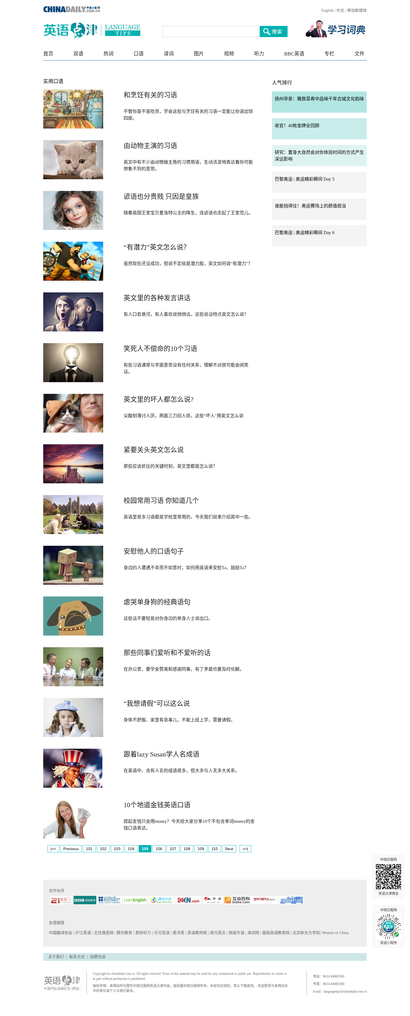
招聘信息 (98, 957)
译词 (169, 54)
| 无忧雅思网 (103, 933)
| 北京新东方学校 (305, 933)
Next (229, 849)
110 (214, 849)
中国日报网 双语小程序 (388, 926)
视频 (229, 54)
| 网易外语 (236, 933)
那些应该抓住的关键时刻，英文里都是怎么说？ (170, 466)
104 (131, 849)
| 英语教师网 (196, 933)
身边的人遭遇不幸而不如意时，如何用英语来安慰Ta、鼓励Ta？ (186, 567)
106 (159, 849)
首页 (48, 54)
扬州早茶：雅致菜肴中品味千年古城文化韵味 (319, 98)
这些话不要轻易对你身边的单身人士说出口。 (168, 618)
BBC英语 (294, 54)
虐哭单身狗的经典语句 (157, 602)
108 (187, 849)
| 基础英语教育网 (275, 933)
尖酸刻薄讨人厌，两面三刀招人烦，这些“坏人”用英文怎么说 (183, 415)
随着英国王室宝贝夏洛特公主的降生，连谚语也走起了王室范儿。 (188, 212)
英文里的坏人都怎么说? (159, 399)
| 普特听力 (142, 933)
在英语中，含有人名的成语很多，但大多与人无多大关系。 (182, 770)
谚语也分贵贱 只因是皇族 (161, 196)
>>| (245, 849)
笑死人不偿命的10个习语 (160, 348)
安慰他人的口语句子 (154, 551)
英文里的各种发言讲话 (157, 298)
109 (200, 849)
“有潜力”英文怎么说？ (157, 247)
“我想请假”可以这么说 (157, 703)
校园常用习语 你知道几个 (161, 500)
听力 (259, 54)
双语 (78, 54)
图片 (199, 54)
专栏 (329, 54)
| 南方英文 (217, 933)
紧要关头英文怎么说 (154, 450)
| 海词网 (252, 933)
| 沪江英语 (82, 933)
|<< (53, 849)
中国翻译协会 (61, 933)
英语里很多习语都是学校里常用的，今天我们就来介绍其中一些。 (188, 517)
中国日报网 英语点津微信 (388, 877)
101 (89, 849)
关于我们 (56, 957)
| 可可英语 (161, 933)
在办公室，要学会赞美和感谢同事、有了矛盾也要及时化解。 (184, 669)
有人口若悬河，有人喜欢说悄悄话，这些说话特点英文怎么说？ (186, 314)
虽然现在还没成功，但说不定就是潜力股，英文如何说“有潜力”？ (188, 263)
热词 (108, 54)
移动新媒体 (357, 10)
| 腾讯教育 (124, 933)
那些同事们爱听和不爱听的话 (167, 652)
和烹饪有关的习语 (150, 95)
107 (173, 849)
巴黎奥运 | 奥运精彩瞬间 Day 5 (304, 179)
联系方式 (77, 957)
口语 (139, 54)
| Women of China (334, 933)
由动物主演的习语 (150, 145)
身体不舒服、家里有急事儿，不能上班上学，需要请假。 (179, 719)
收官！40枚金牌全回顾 (297, 125)
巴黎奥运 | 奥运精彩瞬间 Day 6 (304, 232)
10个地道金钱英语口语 (157, 805)
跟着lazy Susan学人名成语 (161, 754)
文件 (359, 54)
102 (103, 849)
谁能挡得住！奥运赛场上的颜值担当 (310, 205)
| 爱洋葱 (178, 933)
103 (117, 849)
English (327, 10)
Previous (71, 849)
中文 (340, 10)
